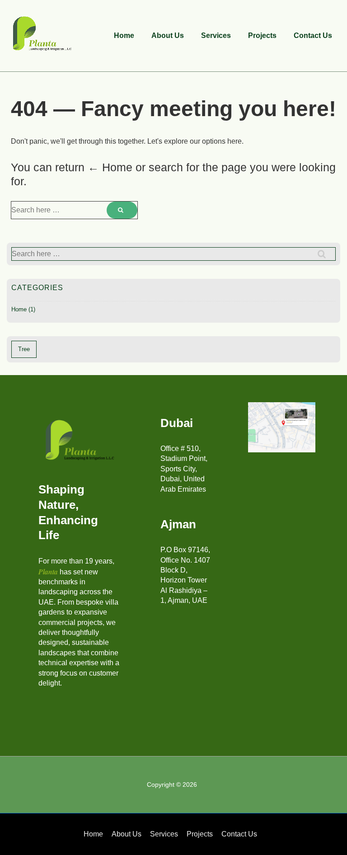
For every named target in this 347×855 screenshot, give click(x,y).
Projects (262, 35)
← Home (110, 167)
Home (124, 35)
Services (216, 35)
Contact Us (313, 35)
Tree (24, 349)
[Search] (122, 210)
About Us (167, 35)
